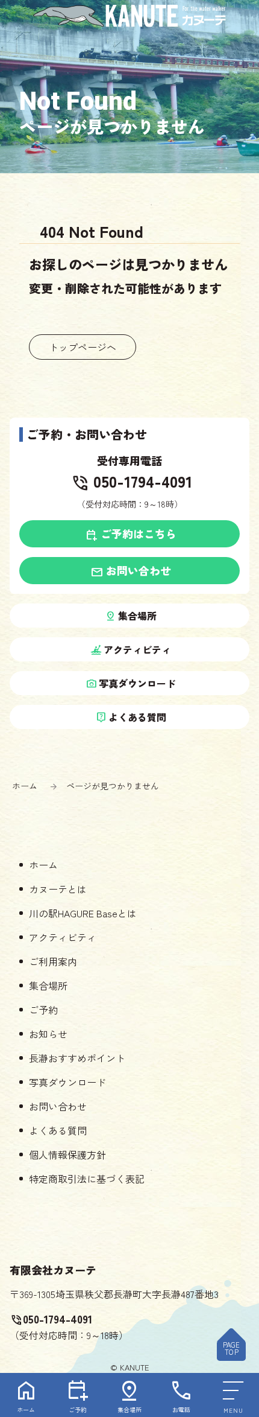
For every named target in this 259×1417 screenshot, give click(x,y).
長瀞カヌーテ (129, 16)
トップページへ (82, 347)
